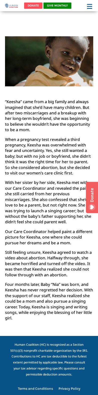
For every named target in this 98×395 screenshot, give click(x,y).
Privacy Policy (69, 389)
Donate (33, 5)
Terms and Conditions (35, 389)
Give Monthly (57, 5)
